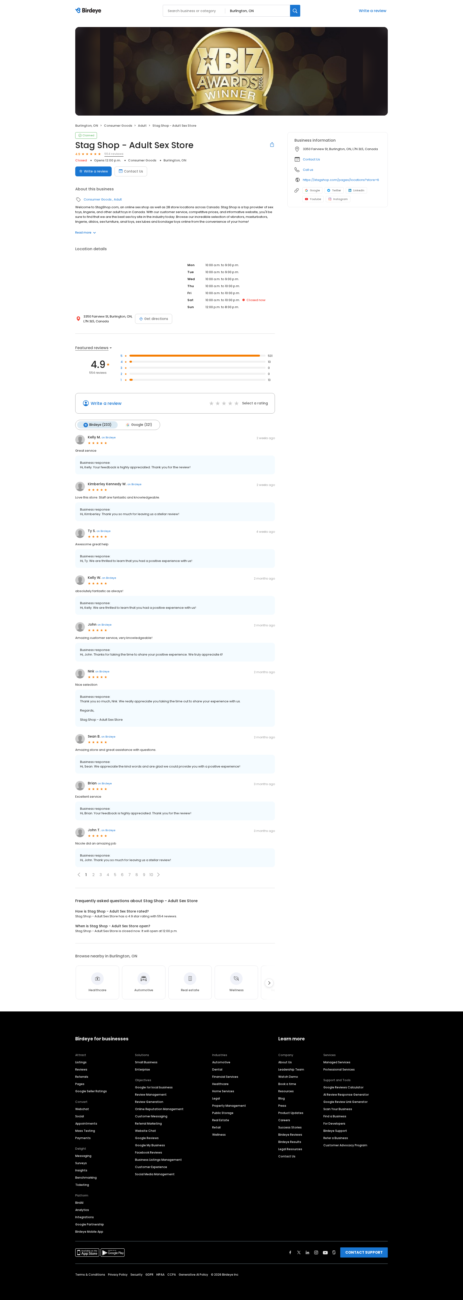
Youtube (315, 199)
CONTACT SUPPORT (364, 1252)
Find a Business (334, 1116)
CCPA (171, 1274)
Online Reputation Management (159, 1109)
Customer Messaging (151, 1116)
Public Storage (222, 1113)
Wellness (219, 1135)
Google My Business (150, 1145)
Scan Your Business (337, 1109)
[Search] (295, 11)
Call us (308, 169)
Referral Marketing (148, 1123)
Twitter (336, 190)
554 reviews (113, 154)
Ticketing (82, 1185)
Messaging (83, 1156)
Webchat (82, 1109)
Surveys (81, 1163)
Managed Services (336, 1062)
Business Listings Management (158, 1160)
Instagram (340, 199)
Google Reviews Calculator (343, 1087)
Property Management (229, 1106)
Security (136, 1274)
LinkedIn (358, 190)
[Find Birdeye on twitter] (299, 1252)
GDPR (149, 1274)
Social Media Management (155, 1174)
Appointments (86, 1123)
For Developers (334, 1123)
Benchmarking (86, 1178)
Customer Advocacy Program (345, 1145)
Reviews (81, 1069)
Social (79, 1116)
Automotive (221, 1062)
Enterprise (142, 1069)
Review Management (151, 1095)
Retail (216, 1127)
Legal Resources (290, 1149)
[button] (158, 874)
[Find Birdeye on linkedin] (307, 1252)
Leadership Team (291, 1069)
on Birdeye (109, 437)
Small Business (146, 1062)
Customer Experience (151, 1167)
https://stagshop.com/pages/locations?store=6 (341, 180)
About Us (285, 1062)
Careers (284, 1120)
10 (151, 875)
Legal (216, 1098)
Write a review (372, 11)
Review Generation (149, 1102)
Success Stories (290, 1127)
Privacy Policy (118, 1274)
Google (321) (141, 424)
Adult (142, 125)
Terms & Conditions (90, 1274)
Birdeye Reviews (290, 1135)
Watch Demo (288, 1077)
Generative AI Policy (193, 1274)
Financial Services (225, 1077)
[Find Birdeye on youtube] (325, 1252)
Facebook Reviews (148, 1152)
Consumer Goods (118, 125)
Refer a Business (335, 1138)
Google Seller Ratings (91, 1091)
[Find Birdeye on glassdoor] (334, 1252)
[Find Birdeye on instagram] (316, 1252)
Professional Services (339, 1069)
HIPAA (160, 1274)
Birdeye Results (289, 1142)
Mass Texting (85, 1131)
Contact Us (133, 171)
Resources (286, 1091)
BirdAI (79, 1203)
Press (282, 1106)
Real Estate (220, 1120)
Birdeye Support (335, 1131)
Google (315, 190)
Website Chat (145, 1131)
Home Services (223, 1091)
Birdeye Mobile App (89, 1232)
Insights (81, 1170)
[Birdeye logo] (89, 10)
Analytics (82, 1210)
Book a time (287, 1084)
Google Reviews (147, 1138)
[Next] (269, 983)
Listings (81, 1062)
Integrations (84, 1217)
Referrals (81, 1077)
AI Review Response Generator (346, 1095)
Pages (79, 1084)
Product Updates (290, 1113)
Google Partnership (89, 1224)
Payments (83, 1138)
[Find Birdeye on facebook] (290, 1252)
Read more (83, 232)
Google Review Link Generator (345, 1102)
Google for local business (154, 1087)
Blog (281, 1098)
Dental (217, 1069)
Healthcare (220, 1084)
